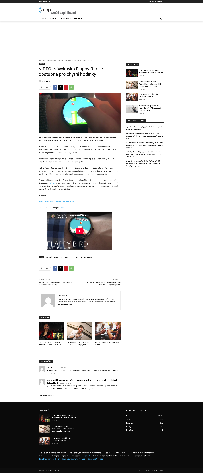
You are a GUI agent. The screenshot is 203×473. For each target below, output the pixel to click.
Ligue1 (128, 127)
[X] (60, 87)
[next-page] (44, 352)
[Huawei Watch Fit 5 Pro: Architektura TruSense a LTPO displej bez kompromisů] (80, 331)
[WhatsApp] (71, 87)
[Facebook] (55, 87)
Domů (41, 60)
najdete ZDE (86, 456)
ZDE (62, 208)
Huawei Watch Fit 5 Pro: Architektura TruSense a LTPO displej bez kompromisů (79, 345)
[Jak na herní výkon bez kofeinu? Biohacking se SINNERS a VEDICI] (51, 331)
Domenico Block (132, 143)
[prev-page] (40, 352)
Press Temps (130, 161)
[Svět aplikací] (57, 11)
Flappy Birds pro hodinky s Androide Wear (56, 201)
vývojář (53, 183)
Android (48, 257)
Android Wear (57, 257)
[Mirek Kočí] (40, 81)
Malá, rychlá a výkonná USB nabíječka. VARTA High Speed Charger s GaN (150, 108)
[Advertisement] (101, 39)
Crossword (130, 133)
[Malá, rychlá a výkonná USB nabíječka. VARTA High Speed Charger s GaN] (132, 109)
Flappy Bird (67, 257)
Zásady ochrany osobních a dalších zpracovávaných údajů (63, 459)
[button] (161, 18)
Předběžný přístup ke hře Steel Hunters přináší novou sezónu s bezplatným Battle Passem (144, 135)
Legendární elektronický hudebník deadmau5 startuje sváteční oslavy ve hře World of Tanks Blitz (144, 154)
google (76, 257)
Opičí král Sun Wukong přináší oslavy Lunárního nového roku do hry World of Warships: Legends (143, 163)
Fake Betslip (130, 152)
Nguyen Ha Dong (86, 257)
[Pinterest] (66, 87)
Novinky (47, 60)
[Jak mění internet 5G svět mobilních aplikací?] (108, 331)
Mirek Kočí (47, 81)
